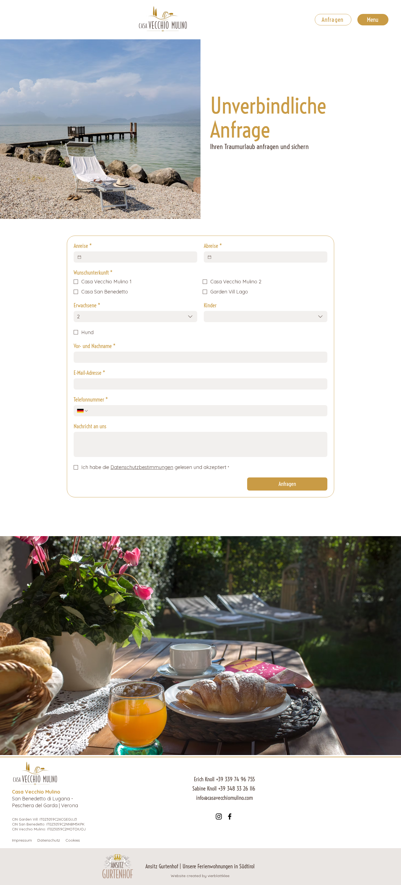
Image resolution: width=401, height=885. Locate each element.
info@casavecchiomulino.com (224, 797)
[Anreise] (79, 257)
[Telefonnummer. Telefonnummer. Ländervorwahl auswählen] (83, 410)
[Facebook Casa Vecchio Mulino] (230, 816)
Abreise (213, 245)
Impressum (22, 840)
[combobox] (135, 316)
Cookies (72, 840)
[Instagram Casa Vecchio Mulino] (219, 816)
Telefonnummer (91, 399)
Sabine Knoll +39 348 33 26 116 (224, 788)
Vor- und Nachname (95, 346)
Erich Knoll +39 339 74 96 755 (224, 779)
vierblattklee (218, 875)
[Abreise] (209, 257)
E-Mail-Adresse (89, 372)
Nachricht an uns (90, 426)
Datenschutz (48, 840)
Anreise (83, 245)
